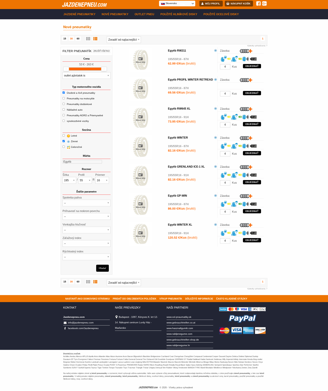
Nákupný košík (240, 3)
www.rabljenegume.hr (178, 345)
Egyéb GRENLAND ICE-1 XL (186, 166)
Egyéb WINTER (178, 137)
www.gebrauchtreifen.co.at (181, 322)
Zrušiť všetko (101, 51)
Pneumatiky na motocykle (80, 98)
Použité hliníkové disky (178, 14)
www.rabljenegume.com (179, 333)
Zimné (74, 141)
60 (78, 38)
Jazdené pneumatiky (79, 14)
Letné (73, 135)
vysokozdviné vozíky (78, 121)
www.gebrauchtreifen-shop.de (183, 339)
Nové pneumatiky (115, 14)
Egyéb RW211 (177, 50)
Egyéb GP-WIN (177, 195)
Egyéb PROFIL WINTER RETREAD (190, 79)
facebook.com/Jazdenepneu (83, 328)
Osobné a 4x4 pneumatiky (81, 92)
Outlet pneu (144, 14)
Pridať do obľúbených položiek (134, 298)
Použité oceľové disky (221, 14)
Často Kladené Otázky (231, 298)
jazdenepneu (84, 4)
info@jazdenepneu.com (81, 322)
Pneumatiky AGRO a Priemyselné (85, 115)
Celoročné (76, 147)
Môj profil (212, 3)
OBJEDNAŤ (252, 66)
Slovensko (171, 3)
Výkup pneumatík (170, 298)
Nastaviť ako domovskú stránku (87, 298)
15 (64, 38)
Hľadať (102, 268)
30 (71, 38)
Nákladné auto (75, 109)
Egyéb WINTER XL (180, 224)
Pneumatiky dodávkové (79, 104)
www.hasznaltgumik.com (180, 328)
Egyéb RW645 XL (179, 108)
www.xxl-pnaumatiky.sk (179, 317)
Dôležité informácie (199, 298)
